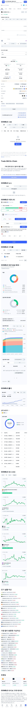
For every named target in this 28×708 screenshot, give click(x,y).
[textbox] (15, 215)
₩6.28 (9, 668)
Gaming (3, 103)
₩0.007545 (10, 664)
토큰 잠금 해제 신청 (22, 115)
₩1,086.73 (8, 660)
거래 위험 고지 (13, 174)
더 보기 (25, 205)
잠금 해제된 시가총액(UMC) (8, 318)
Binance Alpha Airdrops (10, 103)
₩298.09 (9, 652)
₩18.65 (10, 641)
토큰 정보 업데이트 (22, 112)
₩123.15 (9, 656)
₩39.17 (8, 670)
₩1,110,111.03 (9, 647)
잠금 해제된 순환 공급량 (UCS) (8, 320)
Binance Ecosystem (19, 103)
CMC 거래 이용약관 (6, 174)
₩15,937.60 (10, 654)
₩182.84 (9, 662)
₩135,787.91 (9, 645)
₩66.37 (8, 637)
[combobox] (14, 46)
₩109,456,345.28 (11, 635)
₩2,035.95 (8, 639)
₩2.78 (10, 633)
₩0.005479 (9, 658)
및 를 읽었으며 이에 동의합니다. (15, 174)
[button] (14, 378)
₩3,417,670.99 (10, 643)
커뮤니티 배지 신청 (22, 117)
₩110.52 (9, 666)
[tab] (18, 44)
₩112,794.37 (11, 649)
